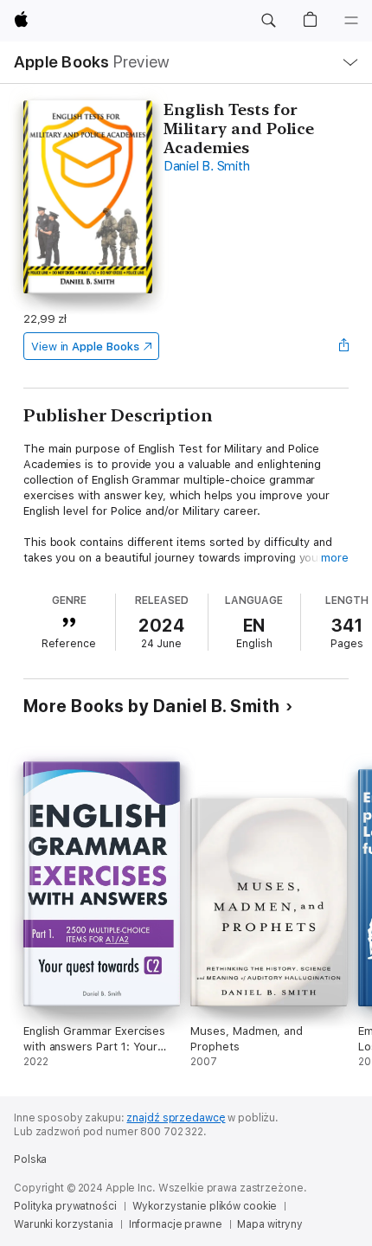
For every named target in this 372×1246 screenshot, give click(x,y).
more (335, 557)
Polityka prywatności (65, 1206)
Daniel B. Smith (206, 166)
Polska (30, 1159)
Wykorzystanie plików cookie (205, 1206)
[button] (268, 21)
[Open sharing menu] (343, 346)
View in (85, 346)
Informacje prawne (175, 1224)
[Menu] (351, 21)
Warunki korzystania (63, 1224)
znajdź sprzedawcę (175, 1118)
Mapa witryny (270, 1224)
